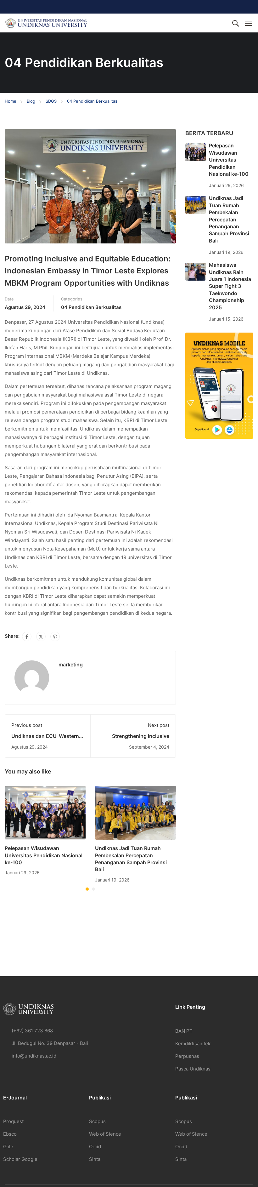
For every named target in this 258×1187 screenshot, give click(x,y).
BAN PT (184, 1031)
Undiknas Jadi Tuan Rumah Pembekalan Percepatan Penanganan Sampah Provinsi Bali (229, 219)
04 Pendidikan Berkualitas (92, 101)
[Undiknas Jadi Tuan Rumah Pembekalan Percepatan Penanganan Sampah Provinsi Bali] (135, 812)
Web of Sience (105, 1134)
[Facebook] (26, 636)
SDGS (51, 101)
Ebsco (10, 1134)
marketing (71, 664)
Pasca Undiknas (192, 1069)
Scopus (97, 1121)
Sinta (94, 1159)
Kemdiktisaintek (192, 1044)
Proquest (13, 1121)
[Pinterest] (55, 636)
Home (10, 101)
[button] (87, 889)
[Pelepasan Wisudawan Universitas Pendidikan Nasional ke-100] (45, 812)
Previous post (26, 725)
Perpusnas (187, 1056)
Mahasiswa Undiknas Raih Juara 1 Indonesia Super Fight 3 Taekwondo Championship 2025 (230, 286)
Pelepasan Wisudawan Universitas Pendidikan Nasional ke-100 (43, 855)
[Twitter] (41, 636)
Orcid (95, 1147)
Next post (158, 725)
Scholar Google (20, 1159)
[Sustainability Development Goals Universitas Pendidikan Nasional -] (46, 23)
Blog (31, 101)
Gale (8, 1147)
